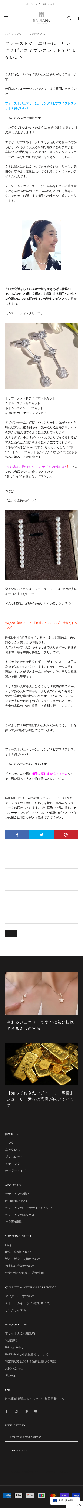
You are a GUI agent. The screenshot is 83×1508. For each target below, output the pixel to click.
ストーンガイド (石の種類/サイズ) (27, 1303)
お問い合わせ (14, 1368)
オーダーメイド (15, 1171)
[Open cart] (77, 18)
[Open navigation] (6, 17)
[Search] (69, 18)
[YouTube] (35, 1411)
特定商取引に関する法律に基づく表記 (30, 1361)
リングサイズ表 (15, 1310)
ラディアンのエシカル (20, 1215)
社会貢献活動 (14, 1222)
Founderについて (16, 1201)
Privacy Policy (14, 1347)
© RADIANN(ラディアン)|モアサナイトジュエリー (41, 1471)
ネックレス (12, 1150)
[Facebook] (6, 1411)
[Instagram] (16, 1411)
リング (9, 1143)
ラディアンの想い (17, 1194)
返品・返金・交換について (23, 1259)
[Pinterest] (26, 1411)
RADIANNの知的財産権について (26, 1354)
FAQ (8, 1245)
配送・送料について (18, 1252)
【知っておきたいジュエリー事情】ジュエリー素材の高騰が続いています (40, 1099)
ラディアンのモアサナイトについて (29, 1208)
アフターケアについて (20, 1296)
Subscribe (19, 1450)
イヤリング (12, 1164)
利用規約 (11, 1340)
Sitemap (10, 1375)
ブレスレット (14, 1157)
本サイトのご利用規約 (20, 1333)
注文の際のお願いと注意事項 (24, 1273)
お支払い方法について (20, 1266)
